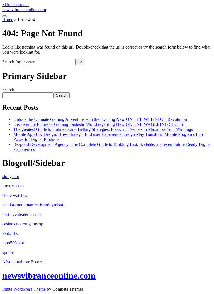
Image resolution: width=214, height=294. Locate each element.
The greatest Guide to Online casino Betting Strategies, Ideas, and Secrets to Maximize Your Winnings (103, 129)
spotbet (8, 252)
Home (7, 19)
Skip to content (15, 4)
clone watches (14, 195)
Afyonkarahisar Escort (22, 261)
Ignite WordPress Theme (24, 289)
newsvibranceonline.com (24, 9)
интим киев (13, 186)
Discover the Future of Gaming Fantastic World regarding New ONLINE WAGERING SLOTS (98, 124)
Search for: (11, 61)
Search (8, 89)
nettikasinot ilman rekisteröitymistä (32, 205)
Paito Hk (10, 233)
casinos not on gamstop (22, 223)
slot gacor (10, 176)
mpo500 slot (13, 242)
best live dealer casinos (22, 214)
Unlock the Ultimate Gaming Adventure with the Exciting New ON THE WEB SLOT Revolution (100, 119)
